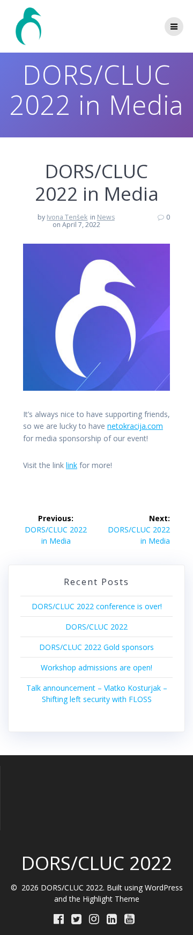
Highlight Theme (111, 899)
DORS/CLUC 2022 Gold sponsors (96, 647)
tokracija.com (139, 426)
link (71, 465)
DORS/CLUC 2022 (96, 627)
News (106, 217)
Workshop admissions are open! (96, 667)
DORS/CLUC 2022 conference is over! (97, 606)
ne (111, 426)
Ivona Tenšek (67, 217)
